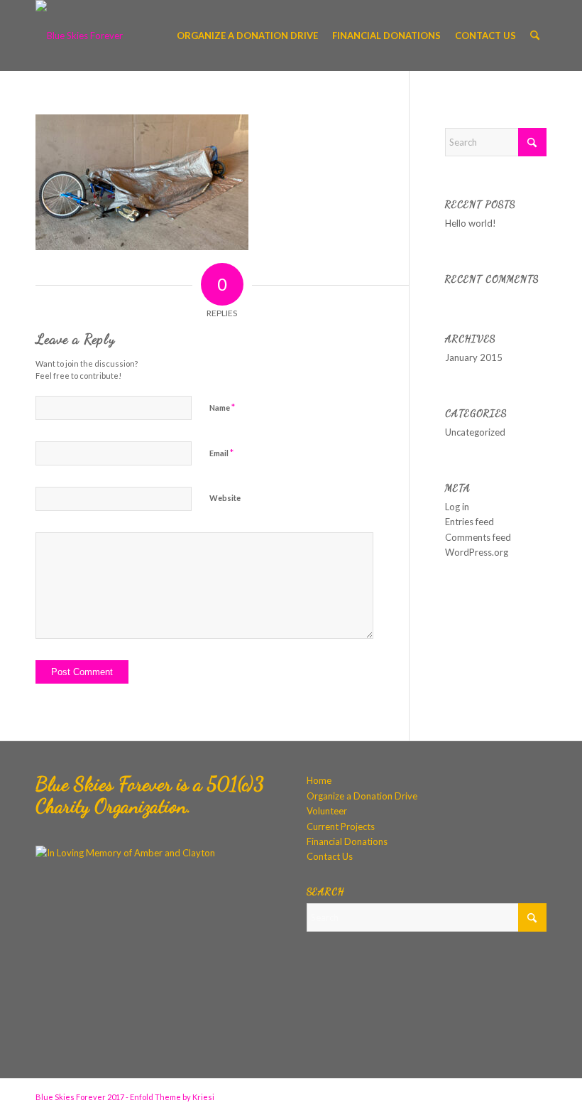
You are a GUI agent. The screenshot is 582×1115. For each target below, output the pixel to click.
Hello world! (470, 223)
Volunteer (327, 811)
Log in (457, 506)
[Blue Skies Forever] (79, 35)
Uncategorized (475, 432)
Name (222, 407)
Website (225, 497)
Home (319, 780)
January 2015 (474, 357)
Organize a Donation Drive (362, 796)
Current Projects (341, 826)
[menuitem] (247, 35)
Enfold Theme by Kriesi (172, 1096)
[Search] (535, 35)
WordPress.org (476, 552)
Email (221, 452)
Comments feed (478, 537)
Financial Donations (347, 841)
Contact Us (330, 856)
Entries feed (469, 521)
